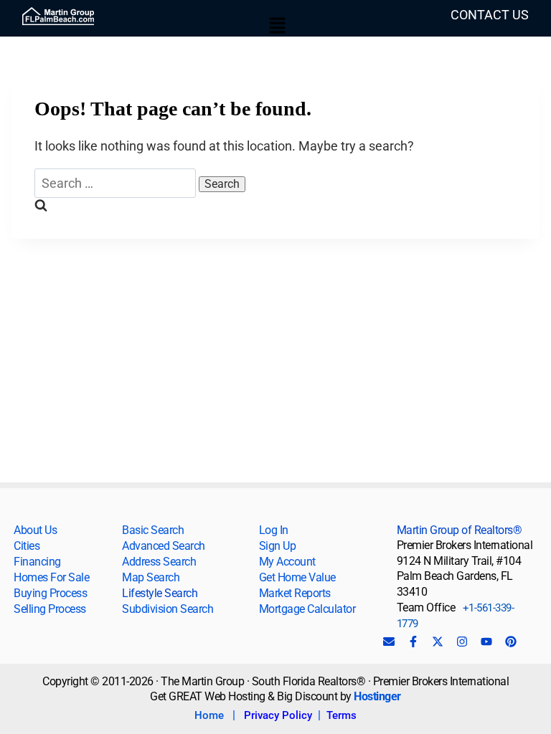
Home (209, 715)
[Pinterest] (511, 641)
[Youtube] (486, 641)
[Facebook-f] (413, 641)
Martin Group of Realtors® (459, 530)
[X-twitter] (437, 641)
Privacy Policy (278, 715)
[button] (277, 26)
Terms (341, 715)
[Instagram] (462, 641)
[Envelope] (389, 641)
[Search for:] (116, 183)
